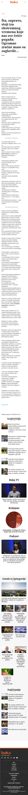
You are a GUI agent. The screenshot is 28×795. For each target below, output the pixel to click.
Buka (2, 55)
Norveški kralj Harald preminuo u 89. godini (7, 657)
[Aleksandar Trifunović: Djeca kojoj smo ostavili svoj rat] (14, 519)
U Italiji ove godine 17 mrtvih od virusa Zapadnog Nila (7, 680)
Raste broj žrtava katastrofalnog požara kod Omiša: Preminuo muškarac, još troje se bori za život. (17, 428)
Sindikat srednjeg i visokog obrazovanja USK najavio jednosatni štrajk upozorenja (20, 660)
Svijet (3, 13)
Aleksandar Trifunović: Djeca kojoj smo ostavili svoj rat (14, 531)
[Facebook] (5, 62)
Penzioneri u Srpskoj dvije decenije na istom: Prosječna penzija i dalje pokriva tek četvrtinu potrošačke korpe (17, 440)
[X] (5, 66)
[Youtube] (17, 758)
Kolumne (14, 508)
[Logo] (14, 2)
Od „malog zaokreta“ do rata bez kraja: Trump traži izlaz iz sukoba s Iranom (17, 471)
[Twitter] (8, 758)
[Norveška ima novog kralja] (20, 629)
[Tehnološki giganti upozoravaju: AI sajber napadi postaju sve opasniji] (20, 608)
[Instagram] (5, 758)
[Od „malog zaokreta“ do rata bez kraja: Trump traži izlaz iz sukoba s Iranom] (4, 471)
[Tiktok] (11, 758)
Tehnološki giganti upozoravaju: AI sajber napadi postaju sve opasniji (20, 617)
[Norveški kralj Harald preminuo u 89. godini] (7, 649)
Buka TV (14, 479)
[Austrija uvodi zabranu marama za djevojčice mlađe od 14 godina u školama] (4, 461)
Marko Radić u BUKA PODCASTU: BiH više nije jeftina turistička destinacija (14, 501)
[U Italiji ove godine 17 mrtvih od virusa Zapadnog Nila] (7, 672)
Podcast (14, 536)
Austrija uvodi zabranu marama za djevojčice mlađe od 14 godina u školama (16, 462)
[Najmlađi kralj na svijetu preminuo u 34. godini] (7, 629)
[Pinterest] (5, 69)
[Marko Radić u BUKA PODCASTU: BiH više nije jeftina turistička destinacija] (14, 490)
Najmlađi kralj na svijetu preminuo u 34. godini (7, 637)
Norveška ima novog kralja (20, 636)
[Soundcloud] (14, 758)
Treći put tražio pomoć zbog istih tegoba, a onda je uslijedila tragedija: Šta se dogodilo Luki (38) (17, 451)
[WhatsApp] (5, 73)
